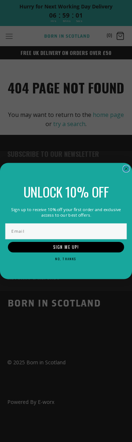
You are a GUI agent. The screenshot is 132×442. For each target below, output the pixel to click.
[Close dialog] (126, 169)
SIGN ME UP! (66, 247)
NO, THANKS (66, 259)
